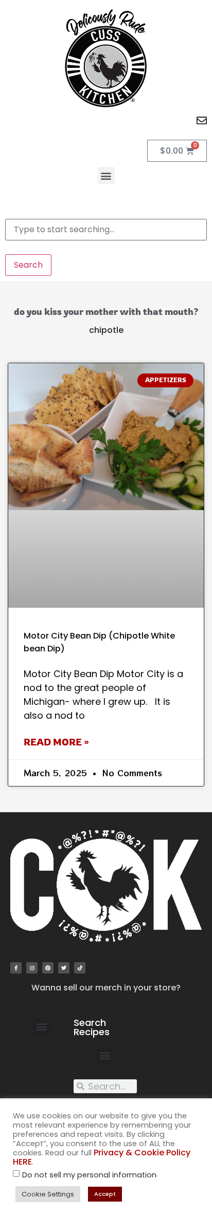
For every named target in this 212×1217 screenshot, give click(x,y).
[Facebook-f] (16, 967)
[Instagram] (32, 967)
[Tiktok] (79, 967)
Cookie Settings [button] (48, 1194)
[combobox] (106, 229)
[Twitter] (63, 967)
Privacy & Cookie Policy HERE (101, 1157)
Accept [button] (105, 1194)
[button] (106, 175)
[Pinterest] (48, 967)
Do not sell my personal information (89, 1175)
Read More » (56, 741)
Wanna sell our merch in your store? (106, 988)
